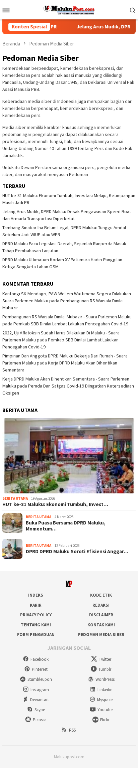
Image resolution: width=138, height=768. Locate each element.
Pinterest (40, 669)
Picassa (40, 720)
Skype (39, 710)
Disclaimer (101, 615)
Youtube (105, 710)
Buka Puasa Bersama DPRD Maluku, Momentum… (66, 526)
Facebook (39, 659)
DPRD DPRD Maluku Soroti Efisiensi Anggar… (77, 552)
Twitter (105, 659)
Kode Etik (101, 595)
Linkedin (105, 690)
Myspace (105, 700)
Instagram (39, 690)
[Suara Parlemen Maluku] (69, 9)
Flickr (105, 720)
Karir (36, 605)
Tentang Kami (36, 625)
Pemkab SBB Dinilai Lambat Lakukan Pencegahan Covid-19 (70, 324)
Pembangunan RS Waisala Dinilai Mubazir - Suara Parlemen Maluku (67, 317)
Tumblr (104, 669)
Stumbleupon (39, 679)
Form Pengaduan (36, 634)
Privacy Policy (36, 615)
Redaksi (101, 605)
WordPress (105, 679)
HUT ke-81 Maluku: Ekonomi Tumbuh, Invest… (55, 504)
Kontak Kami (101, 625)
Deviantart (39, 700)
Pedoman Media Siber (101, 634)
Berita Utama (15, 498)
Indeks (35, 595)
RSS (72, 730)
